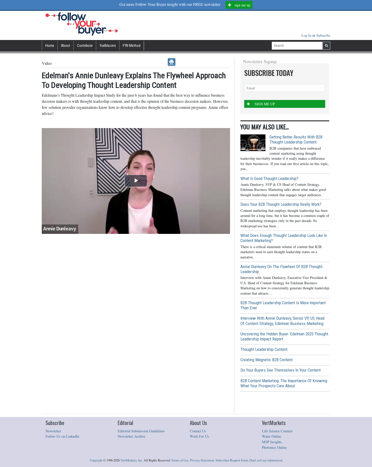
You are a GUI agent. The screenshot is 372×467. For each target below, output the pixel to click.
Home (49, 45)
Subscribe (323, 35)
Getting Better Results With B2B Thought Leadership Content (296, 139)
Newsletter (53, 431)
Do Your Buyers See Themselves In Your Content (280, 370)
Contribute (85, 45)
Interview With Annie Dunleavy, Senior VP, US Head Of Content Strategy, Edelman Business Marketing (282, 321)
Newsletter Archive (131, 436)
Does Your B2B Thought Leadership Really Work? (280, 204)
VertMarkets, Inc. (131, 460)
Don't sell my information (266, 460)
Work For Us (199, 436)
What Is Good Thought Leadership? (269, 178)
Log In (306, 35)
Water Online (271, 436)
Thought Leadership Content (263, 349)
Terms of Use (180, 460)
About (65, 45)
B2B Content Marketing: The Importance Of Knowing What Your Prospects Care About (283, 383)
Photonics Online (274, 447)
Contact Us (198, 431)
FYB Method (131, 45)
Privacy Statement (202, 460)
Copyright (96, 460)
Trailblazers (107, 45)
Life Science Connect (277, 431)
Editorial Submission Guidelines (141, 431)
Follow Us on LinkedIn (62, 436)
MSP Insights (272, 441)
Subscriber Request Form (232, 460)
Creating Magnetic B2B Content (266, 359)
